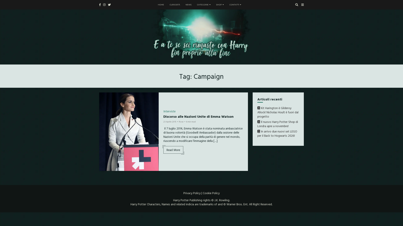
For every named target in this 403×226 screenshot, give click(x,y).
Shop (219, 4)
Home (161, 4)
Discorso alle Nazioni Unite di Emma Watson (198, 116)
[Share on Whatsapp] (103, 114)
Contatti (234, 4)
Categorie (203, 4)
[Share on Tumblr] (103, 108)
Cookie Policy (211, 193)
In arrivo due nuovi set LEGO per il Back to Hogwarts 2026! (277, 133)
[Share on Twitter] (103, 102)
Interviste (169, 111)
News (188, 4)
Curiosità (175, 4)
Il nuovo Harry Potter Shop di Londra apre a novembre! (277, 124)
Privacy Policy (192, 193)
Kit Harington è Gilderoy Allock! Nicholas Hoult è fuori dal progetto (277, 112)
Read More (173, 150)
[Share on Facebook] (103, 97)
